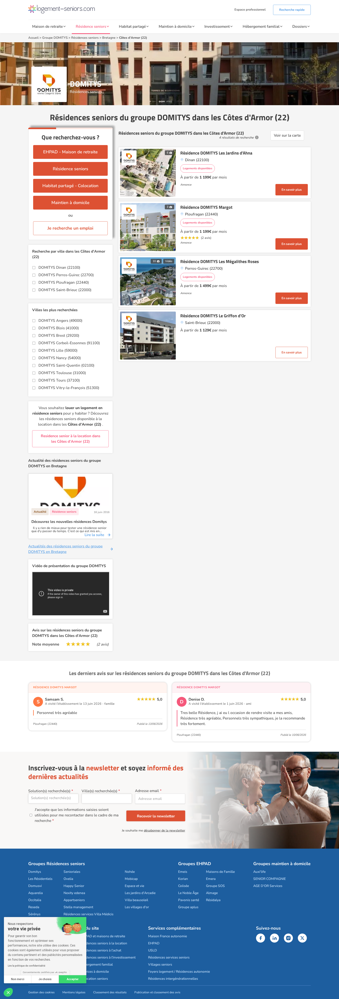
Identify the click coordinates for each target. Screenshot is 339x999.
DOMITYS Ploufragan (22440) (63, 282)
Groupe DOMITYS (55, 38)
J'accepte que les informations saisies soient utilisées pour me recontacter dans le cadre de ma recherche (76, 815)
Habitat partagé (132, 26)
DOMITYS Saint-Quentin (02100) (66, 365)
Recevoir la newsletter (156, 816)
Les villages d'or (137, 907)
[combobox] (53, 798)
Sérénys (34, 914)
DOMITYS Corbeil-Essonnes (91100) (69, 343)
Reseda (33, 907)
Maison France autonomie (167, 936)
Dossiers (299, 26)
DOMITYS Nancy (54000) (59, 358)
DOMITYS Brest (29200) (58, 335)
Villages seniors (160, 964)
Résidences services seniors (169, 957)
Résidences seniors (85, 38)
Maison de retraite (47, 26)
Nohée (130, 871)
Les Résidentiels (40, 879)
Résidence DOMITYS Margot (206, 207)
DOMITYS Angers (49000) (60, 320)
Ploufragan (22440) (45, 724)
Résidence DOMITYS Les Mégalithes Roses (219, 261)
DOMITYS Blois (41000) (58, 328)
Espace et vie (134, 886)
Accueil (33, 38)
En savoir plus (292, 190)
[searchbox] (53, 798)
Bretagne (109, 38)
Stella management (78, 907)
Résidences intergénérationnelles (173, 978)
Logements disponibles (197, 168)
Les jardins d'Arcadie (140, 893)
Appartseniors (74, 900)
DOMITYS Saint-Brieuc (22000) (64, 290)
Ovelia (68, 879)
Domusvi (35, 886)
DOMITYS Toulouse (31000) (62, 372)
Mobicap (131, 879)
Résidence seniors (91, 26)
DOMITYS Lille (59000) (57, 350)
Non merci (17, 979)
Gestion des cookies (41, 992)
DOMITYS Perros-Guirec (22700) (66, 275)
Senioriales (72, 871)
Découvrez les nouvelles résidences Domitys (69, 521)
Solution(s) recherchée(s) (49, 791)
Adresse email (147, 790)
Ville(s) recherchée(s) (99, 791)
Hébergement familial (261, 26)
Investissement (217, 26)
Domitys (34, 871)
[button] (8, 992)
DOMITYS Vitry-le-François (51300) (68, 387)
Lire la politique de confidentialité (26, 965)
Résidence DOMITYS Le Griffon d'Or (213, 315)
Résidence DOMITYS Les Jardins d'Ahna (216, 153)
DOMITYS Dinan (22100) (59, 267)
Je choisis (45, 979)
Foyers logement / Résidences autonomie (179, 971)
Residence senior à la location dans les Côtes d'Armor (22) (70, 438)
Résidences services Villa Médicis (88, 914)
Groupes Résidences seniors (56, 864)
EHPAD (153, 943)
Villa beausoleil (136, 900)
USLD (152, 950)
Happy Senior (74, 886)
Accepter (73, 979)
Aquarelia (35, 893)
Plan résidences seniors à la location (100, 943)
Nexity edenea (74, 893)
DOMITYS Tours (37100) (59, 380)
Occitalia (34, 900)
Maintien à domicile (175, 26)
